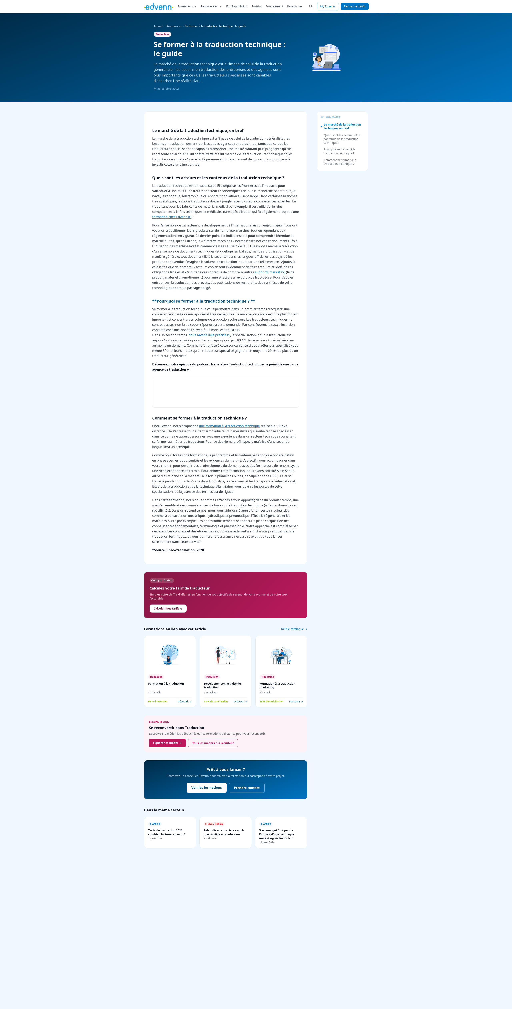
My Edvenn (327, 6)
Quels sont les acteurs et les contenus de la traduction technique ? (343, 139)
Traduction (162, 34)
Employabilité (235, 6)
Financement (274, 6)
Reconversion (210, 6)
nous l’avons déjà (202, 335)
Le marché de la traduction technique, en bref (342, 126)
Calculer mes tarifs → (168, 608)
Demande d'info (354, 6)
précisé (220, 335)
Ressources (294, 6)
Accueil (158, 26)
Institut (257, 6)
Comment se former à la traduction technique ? (340, 162)
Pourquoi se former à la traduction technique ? (339, 151)
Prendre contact (247, 788)
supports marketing (270, 272)
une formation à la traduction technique (229, 426)
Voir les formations (206, 787)
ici (228, 335)
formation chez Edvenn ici (171, 217)
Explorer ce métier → (167, 743)
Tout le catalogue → (294, 629)
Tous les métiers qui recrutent (213, 743)
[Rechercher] (310, 6)
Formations (185, 6)
